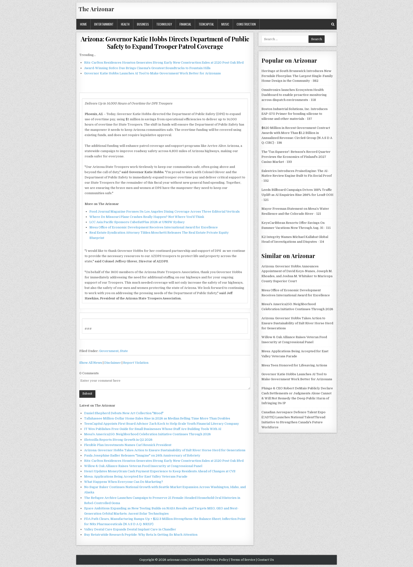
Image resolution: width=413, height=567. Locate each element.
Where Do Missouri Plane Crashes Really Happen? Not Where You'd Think (146, 217)
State (124, 351)
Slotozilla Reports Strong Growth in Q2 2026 (118, 439)
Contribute (197, 559)
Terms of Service (242, 559)
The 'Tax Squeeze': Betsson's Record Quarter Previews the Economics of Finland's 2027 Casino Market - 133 (296, 157)
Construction (246, 24)
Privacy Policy (217, 559)
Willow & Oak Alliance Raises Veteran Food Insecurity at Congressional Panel (143, 466)
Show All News (90, 362)
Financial (185, 24)
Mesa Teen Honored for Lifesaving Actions (294, 365)
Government (109, 351)
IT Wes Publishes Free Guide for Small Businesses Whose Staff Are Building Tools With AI (152, 429)
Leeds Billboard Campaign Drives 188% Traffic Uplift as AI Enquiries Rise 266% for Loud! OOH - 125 (297, 195)
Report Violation (135, 362)
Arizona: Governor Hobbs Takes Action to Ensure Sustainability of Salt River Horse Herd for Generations (164, 450)
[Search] (332, 24)
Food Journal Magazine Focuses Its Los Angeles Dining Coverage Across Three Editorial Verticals (164, 211)
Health (125, 24)
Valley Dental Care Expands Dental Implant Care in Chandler (130, 529)
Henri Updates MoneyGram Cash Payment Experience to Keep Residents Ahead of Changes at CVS (159, 471)
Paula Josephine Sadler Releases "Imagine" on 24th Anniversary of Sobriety (142, 455)
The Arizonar (96, 9)
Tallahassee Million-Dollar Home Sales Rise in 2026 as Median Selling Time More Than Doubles (157, 418)
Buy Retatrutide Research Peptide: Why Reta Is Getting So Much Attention (140, 534)
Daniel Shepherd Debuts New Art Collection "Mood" (123, 413)
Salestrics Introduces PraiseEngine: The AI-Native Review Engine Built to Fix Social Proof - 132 (296, 176)
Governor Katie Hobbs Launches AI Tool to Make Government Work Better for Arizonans (152, 73)
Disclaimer (112, 362)
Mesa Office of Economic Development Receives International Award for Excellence (153, 227)
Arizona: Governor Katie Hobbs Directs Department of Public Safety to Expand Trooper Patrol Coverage (165, 42)
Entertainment (104, 24)
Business (143, 24)
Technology (164, 24)
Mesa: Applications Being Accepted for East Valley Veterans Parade (135, 476)
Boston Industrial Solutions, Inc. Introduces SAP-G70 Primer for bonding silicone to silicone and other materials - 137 (294, 114)
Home (83, 24)
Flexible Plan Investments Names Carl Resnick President (127, 445)
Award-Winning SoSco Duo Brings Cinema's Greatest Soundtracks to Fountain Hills (147, 68)
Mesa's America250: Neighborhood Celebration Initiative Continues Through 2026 (147, 434)
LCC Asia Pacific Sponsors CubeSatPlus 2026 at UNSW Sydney (137, 222)
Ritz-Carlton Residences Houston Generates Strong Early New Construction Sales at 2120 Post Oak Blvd (164, 62)
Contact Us (265, 559)
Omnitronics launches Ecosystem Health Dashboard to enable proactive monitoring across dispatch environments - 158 (294, 95)
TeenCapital (206, 24)
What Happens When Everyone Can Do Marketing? (123, 482)
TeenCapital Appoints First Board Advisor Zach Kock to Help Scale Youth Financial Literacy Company (161, 423)
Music (225, 24)
